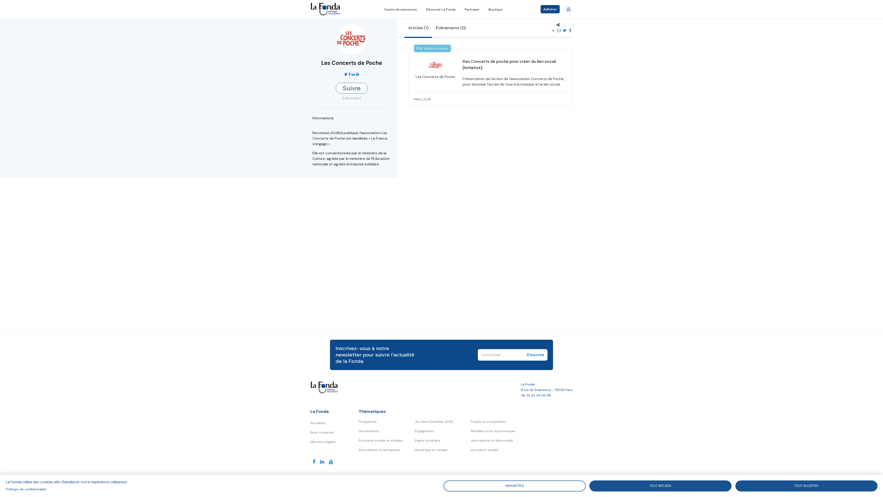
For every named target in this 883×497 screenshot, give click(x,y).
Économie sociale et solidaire (381, 440)
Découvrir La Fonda (441, 9)
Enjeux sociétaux (427, 440)
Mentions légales (323, 442)
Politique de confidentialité (26, 489)
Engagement (424, 431)
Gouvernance (369, 431)
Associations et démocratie (492, 440)
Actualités (318, 423)
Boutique (495, 9)
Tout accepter (806, 486)
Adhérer (550, 9)
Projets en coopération (488, 421)
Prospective (368, 421)
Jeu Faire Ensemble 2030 (434, 421)
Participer (472, 9)
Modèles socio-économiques (493, 431)
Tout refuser (660, 486)
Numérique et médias (431, 450)
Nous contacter (322, 432)
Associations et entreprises (379, 450)
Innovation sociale (484, 450)
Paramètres (514, 486)
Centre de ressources (400, 9)
